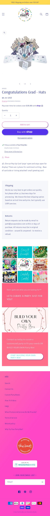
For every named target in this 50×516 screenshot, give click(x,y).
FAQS (7, 406)
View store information (13, 152)
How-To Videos (10, 400)
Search (7, 383)
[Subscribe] (42, 482)
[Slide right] (30, 84)
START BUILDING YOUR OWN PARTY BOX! (23, 356)
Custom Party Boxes (12, 395)
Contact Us (9, 389)
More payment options (25, 138)
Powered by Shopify (32, 512)
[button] (3, 14)
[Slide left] (19, 84)
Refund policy (10, 424)
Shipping (4, 101)
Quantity (5, 110)
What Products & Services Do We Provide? (21, 412)
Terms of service (11, 418)
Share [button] (7, 157)
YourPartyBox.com (21, 512)
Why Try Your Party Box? (14, 429)
